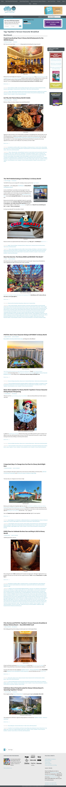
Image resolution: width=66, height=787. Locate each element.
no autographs (41, 383)
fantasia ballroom (20, 596)
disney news (27, 593)
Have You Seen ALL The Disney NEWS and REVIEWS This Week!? (23, 257)
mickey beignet (11, 156)
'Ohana (9, 91)
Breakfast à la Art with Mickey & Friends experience (17, 671)
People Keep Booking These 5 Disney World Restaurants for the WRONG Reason (23, 39)
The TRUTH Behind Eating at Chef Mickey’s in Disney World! (22, 179)
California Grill (23, 591)
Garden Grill (34, 250)
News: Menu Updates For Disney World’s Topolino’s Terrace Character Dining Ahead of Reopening (25, 391)
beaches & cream (28, 152)
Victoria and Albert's (33, 604)
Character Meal (14, 92)
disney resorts (32, 87)
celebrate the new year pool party (32, 591)
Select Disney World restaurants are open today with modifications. (17, 371)
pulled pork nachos (13, 157)
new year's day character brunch (20, 600)
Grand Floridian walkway (19, 313)
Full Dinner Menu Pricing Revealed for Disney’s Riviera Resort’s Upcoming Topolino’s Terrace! (23, 689)
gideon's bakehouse (35, 312)
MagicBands (35, 314)
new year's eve (29, 600)
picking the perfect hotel (41, 76)
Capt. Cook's (11, 153)
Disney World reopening (19, 383)
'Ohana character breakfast (16, 91)
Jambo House (42, 313)
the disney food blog (8, 6)
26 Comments (14, 626)
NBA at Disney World (20, 316)
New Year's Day (11, 600)
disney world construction (36, 309)
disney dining (26, 728)
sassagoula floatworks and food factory (16, 158)
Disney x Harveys (22, 310)
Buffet (16, 87)
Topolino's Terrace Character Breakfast (18, 94)
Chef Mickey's (23, 153)
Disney (45, 592)
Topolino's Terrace (7, 94)
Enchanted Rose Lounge (36, 154)
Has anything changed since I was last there (16, 507)
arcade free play (37, 589)
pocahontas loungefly (29, 316)
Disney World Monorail (14, 310)
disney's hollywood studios (40, 87)
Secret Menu (26, 158)
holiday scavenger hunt (28, 597)
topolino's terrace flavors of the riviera (15, 730)
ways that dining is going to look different (19, 395)
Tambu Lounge (32, 158)
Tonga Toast (37, 158)
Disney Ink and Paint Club (20, 593)
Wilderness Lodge (7, 586)
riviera (8, 447)
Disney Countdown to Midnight (9, 593)
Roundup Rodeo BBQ (40, 92)
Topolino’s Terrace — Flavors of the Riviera (30, 669)
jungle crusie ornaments (24, 314)
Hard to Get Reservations (40, 245)
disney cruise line (29, 308)
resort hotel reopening (19, 384)
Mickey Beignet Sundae (18, 156)
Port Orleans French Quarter (36, 148)
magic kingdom (10, 89)
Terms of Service (48, 763)
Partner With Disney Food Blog (51, 765)
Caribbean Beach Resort (25, 520)
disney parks (27, 87)
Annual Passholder (34, 305)
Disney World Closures (34, 523)
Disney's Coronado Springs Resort (22, 595)
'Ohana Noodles (14, 152)
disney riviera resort (20, 445)
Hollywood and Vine (7, 251)
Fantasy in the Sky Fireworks (30, 596)
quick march (12, 384)
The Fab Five (31, 251)
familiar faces (43, 671)
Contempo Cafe (42, 153)
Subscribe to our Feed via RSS (50, 783)
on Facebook (22, 204)
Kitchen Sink (44, 154)
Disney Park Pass (36, 308)
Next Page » (10, 749)
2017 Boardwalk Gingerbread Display (22, 588)
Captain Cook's (17, 153)
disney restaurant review (23, 677)
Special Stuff (29, 584)
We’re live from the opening (38, 665)
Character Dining (21, 87)
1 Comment (15, 41)
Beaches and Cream (35, 152)
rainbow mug (36, 316)
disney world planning (18, 524)
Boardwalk (8, 591)
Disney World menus (28, 445)
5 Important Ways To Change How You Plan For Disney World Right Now (24, 465)
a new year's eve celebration (34, 588)
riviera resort (26, 384)
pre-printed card (7, 384)
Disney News (21, 303)
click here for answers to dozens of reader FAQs (26, 473)
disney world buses (26, 309)
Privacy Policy (47, 762)
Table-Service (29, 89)
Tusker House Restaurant (12, 253)
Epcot (8, 521)
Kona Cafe (6, 156)
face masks (19, 312)
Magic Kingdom (36, 182)
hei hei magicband (36, 313)
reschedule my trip (31, 506)
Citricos (37, 153)
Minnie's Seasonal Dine (24, 251)
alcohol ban (28, 305)
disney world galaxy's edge (9, 524)
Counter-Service (38, 147)
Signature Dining (17, 729)
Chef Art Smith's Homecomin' (34, 306)
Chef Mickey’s (40, 187)
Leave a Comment (11, 258)
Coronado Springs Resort (35, 520)
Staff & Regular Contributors (50, 759)
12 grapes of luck (11, 588)
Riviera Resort (23, 89)
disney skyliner (27, 523)
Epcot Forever (14, 596)
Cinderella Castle (9, 308)
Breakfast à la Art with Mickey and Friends (16, 728)
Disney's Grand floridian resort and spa (36, 595)
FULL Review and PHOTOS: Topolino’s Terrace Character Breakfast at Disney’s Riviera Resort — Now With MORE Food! (25, 624)
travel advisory (36, 317)
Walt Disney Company (54, 772)
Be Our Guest (24, 91)
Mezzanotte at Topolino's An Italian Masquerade (23, 599)
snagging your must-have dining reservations (12, 78)
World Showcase (18, 605)
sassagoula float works (21, 157)
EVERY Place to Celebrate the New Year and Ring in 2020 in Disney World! (24, 532)
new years (42, 600)
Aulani (10, 306)
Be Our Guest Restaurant (32, 91)
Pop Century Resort (23, 521)
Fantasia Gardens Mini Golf (26, 312)
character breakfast (12, 445)
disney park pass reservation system (10, 309)
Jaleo (42, 597)
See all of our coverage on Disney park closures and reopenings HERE (17, 295)
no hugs (45, 383)
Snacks (5, 149)
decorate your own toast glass (37, 592)
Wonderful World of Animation (9, 605)
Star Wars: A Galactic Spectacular (10, 603)
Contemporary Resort (31, 147)
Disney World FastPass (43, 523)
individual (26, 383)
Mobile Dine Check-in (13, 316)
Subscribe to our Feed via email (51, 784)
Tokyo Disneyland (14, 317)
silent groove (43, 601)
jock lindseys (16, 314)
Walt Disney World (35, 89)
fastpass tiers (38, 524)
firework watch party (40, 596)
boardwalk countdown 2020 (15, 591)
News (34, 303)
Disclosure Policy (48, 760)
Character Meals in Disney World (30, 92)
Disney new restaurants (19, 523)
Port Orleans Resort (32, 601)
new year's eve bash (36, 600)
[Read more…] (6, 84)
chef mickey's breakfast (30, 153)
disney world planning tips (27, 524)
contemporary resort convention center (14, 592)
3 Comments (14, 691)
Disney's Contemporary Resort (21, 250)
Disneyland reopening (36, 310)
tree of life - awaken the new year (22, 604)
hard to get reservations (41, 250)
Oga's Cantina (20, 526)
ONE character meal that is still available (26, 372)
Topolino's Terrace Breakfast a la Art (10, 160)
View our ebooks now (8, 768)
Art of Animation (17, 520)
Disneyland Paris (29, 310)
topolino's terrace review (19, 684)
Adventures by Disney (22, 305)
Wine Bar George (42, 317)
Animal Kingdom (11, 520)
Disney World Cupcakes (21, 154)
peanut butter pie (33, 156)
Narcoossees (35, 599)
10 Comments (14, 393)
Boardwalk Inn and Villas (12, 147)
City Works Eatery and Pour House (19, 308)
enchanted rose (29, 154)
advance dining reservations (16, 249)
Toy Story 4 (14, 604)
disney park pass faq (43, 308)
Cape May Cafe (40, 91)
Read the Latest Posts (8, 17)
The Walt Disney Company (50, 775)
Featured (5, 89)
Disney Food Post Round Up (13, 303)
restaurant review (33, 681)
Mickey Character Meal (15, 251)
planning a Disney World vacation (27, 76)
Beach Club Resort (11, 87)
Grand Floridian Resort (19, 148)
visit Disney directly (53, 777)
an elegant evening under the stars (20, 589)
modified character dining (33, 383)
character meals (21, 92)
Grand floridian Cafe (11, 313)
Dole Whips (14, 312)
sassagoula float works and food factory (34, 157)
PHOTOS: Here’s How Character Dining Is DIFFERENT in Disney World (25, 335)
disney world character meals (9, 250)
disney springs (20, 309)
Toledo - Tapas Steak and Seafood (22, 603)
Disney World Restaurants (40, 200)
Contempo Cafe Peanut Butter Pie (10, 154)
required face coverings (13, 433)
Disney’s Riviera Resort (21, 665)
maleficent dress (41, 314)
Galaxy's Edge (43, 524)
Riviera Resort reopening (34, 384)
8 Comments (14, 180)
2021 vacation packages (12, 305)
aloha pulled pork (21, 152)
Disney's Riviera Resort (40, 728)
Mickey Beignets (26, 156)
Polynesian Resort (17, 89)
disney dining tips (42, 583)
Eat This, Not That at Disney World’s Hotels (17, 98)
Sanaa (40, 316)
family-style (29, 250)
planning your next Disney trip (13, 510)
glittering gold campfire (10, 597)
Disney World (17, 44)
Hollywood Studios (7, 526)
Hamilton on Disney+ (28, 313)
